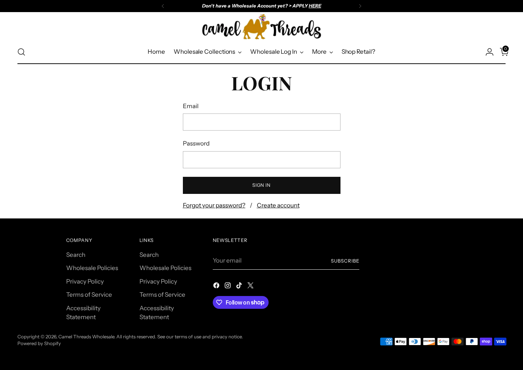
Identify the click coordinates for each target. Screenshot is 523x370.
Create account (278, 205)
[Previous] (163, 6)
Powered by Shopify (39, 343)
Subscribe (345, 261)
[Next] (360, 6)
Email (191, 106)
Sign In (261, 185)
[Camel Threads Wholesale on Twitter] (251, 287)
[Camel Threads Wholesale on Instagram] (228, 287)
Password (196, 143)
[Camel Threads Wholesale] (261, 27)
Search (75, 254)
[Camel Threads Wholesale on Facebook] (217, 287)
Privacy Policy (85, 281)
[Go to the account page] (487, 52)
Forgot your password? (214, 205)
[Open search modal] (21, 52)
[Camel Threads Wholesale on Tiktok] (240, 287)
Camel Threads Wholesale (86, 336)
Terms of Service (89, 294)
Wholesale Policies (92, 267)
